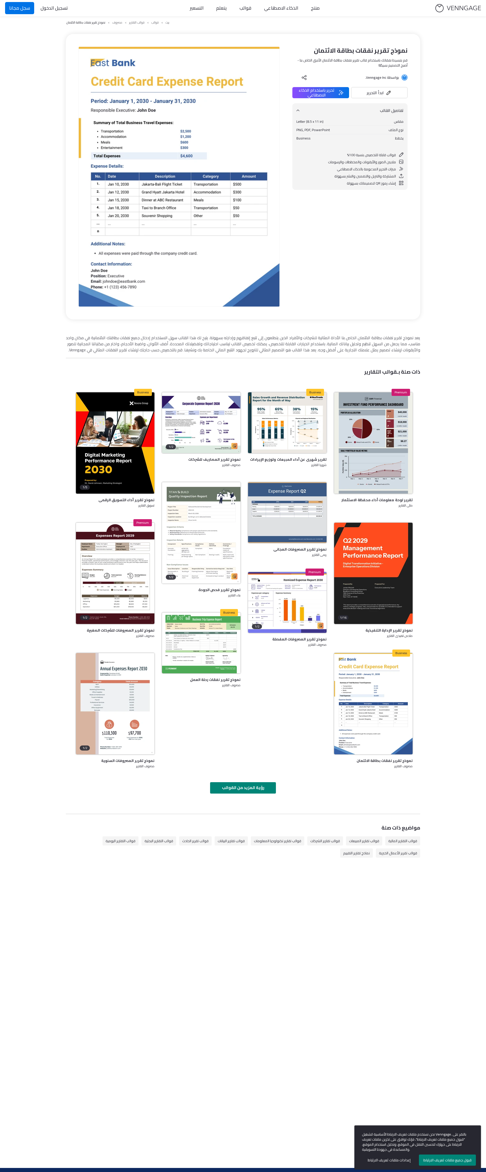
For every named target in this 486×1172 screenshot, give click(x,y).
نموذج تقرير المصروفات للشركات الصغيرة (120, 630)
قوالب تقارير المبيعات (364, 841)
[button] (379, 92)
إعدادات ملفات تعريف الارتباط (389, 1160)
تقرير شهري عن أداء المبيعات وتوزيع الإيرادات (288, 459)
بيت (167, 22)
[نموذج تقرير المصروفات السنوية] (115, 703)
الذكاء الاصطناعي (281, 8)
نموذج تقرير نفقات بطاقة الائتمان (385, 760)
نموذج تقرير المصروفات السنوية (127, 760)
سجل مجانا (19, 8)
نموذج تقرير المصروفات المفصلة (299, 639)
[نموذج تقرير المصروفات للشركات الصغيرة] (115, 573)
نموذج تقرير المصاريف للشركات (214, 459)
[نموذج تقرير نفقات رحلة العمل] (201, 643)
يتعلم (221, 8)
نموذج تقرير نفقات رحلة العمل (215, 679)
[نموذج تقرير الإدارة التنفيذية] (373, 573)
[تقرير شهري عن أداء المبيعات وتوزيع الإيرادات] (287, 422)
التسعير (197, 8)
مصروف (117, 22)
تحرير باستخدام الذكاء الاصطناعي (316, 92)
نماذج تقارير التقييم (356, 853)
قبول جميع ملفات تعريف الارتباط (447, 1160)
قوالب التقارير (137, 22)
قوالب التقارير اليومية (120, 841)
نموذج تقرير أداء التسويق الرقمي (126, 499)
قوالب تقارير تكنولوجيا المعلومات (277, 841)
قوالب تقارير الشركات (325, 841)
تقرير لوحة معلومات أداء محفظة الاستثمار (377, 499)
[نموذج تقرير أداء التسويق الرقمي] (115, 443)
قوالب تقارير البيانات (231, 841)
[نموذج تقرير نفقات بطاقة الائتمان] (373, 703)
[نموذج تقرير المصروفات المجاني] (287, 512)
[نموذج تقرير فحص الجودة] (201, 532)
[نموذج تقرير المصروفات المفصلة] (287, 602)
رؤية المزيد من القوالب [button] (243, 787)
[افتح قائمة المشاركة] (304, 77)
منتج (315, 8)
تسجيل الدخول (54, 8)
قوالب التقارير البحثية (159, 841)
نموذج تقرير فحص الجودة (219, 589)
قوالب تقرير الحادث (195, 841)
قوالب (245, 8)
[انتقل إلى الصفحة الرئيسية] (458, 8)
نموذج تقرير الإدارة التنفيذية (389, 630)
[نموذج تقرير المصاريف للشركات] (201, 422)
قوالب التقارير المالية (402, 841)
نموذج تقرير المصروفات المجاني (300, 549)
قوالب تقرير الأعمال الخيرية (398, 853)
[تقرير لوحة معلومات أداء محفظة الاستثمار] (373, 443)
